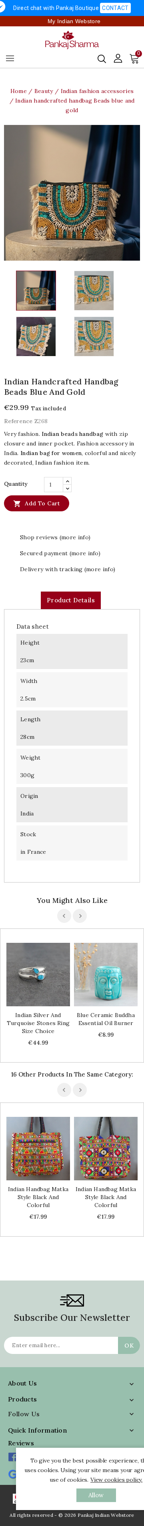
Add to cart (36, 504)
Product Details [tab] (71, 600)
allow (96, 1495)
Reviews (21, 1443)
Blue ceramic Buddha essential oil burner (106, 1019)
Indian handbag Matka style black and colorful (38, 1197)
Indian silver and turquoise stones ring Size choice (38, 1023)
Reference (18, 421)
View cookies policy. (116, 1479)
